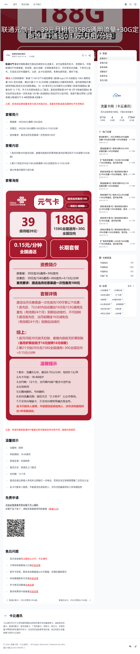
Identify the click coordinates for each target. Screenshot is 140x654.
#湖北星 (119, 309)
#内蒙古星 (119, 290)
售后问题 (103, 80)
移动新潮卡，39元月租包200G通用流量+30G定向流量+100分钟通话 (114, 138)
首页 (15, 4)
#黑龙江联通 (105, 313)
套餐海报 (103, 67)
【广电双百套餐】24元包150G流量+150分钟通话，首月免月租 (114, 242)
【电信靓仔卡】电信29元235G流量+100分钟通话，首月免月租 (114, 196)
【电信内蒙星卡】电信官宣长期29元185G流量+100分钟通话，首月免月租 (114, 232)
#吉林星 (119, 313)
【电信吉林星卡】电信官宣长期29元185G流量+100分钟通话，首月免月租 (114, 174)
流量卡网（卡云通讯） (20, 644)
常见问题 (25, 4)
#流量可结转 (117, 299)
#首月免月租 (105, 309)
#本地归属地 (105, 295)
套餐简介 (103, 58)
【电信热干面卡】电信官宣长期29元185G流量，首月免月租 (113, 219)
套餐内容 (103, 62)
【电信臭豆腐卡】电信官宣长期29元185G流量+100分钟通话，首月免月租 (114, 209)
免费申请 (103, 76)
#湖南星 (104, 299)
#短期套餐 (120, 304)
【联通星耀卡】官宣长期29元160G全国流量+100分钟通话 (114, 149)
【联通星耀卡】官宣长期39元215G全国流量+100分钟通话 (114, 184)
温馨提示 (103, 71)
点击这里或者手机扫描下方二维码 (21, 505)
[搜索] (130, 4)
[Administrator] (8, 55)
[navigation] (22, 600)
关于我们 (37, 4)
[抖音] (136, 646)
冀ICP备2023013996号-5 (14, 647)
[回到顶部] (131, 645)
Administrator (18, 53)
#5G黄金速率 (106, 304)
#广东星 (119, 295)
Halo (63, 644)
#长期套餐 (105, 290)
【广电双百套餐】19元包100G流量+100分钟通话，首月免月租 (114, 161)
